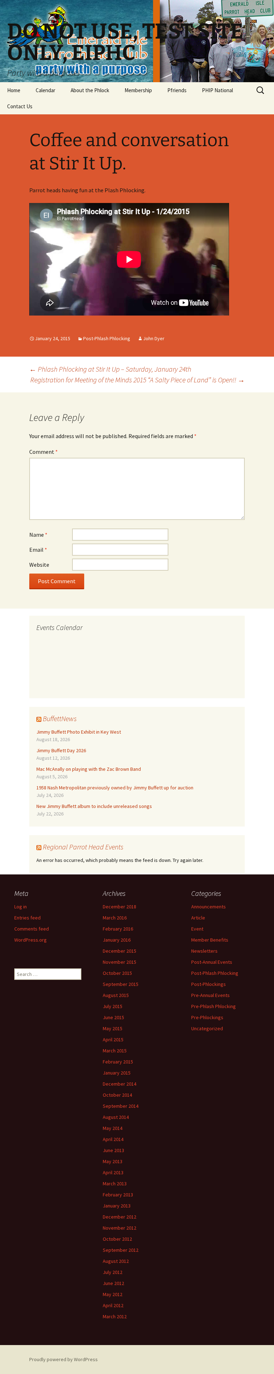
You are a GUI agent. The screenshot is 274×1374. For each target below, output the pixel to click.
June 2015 (113, 1017)
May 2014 (112, 1128)
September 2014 (120, 1106)
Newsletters (204, 951)
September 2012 (120, 1250)
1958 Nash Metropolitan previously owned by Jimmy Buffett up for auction (114, 787)
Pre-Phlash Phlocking (213, 1006)
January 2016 (117, 940)
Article (198, 917)
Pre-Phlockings (207, 1017)
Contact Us (19, 106)
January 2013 (117, 1205)
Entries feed (27, 917)
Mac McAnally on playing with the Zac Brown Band (88, 769)
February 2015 (118, 1061)
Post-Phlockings (208, 984)
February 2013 (118, 1194)
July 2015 (112, 1006)
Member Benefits (209, 940)
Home (13, 90)
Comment (43, 451)
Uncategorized (207, 1028)
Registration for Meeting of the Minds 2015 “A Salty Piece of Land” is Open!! (137, 379)
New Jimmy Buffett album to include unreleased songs (94, 806)
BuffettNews (60, 718)
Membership (138, 90)
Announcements (208, 906)
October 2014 (117, 1095)
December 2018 (119, 906)
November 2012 (119, 1228)
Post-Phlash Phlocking (106, 338)
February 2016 (118, 929)
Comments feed (31, 929)
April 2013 (113, 1172)
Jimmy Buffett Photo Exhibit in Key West (78, 732)
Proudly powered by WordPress (63, 1359)
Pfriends (177, 90)
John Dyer (153, 338)
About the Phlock (90, 90)
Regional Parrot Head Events (83, 846)
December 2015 (119, 951)
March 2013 (115, 1183)
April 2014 (113, 1139)
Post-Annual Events (211, 962)
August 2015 (116, 995)
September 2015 (120, 984)
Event (197, 929)
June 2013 (113, 1150)
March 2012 (115, 1316)
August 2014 (116, 1117)
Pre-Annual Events (210, 995)
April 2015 (113, 1039)
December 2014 (119, 1084)
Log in (20, 906)
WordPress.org (30, 940)
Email (38, 549)
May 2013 (112, 1161)
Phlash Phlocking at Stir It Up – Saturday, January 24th (110, 368)
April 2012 (113, 1305)
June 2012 (113, 1283)
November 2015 (119, 962)
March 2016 (115, 917)
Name (38, 534)
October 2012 (117, 1239)
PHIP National (217, 90)
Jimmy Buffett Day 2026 (61, 750)
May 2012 (112, 1294)
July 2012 (112, 1272)
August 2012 (116, 1261)
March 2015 (115, 1050)
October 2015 (117, 973)
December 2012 (119, 1217)
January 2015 (117, 1073)
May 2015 (112, 1028)
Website (39, 564)
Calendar (45, 90)
